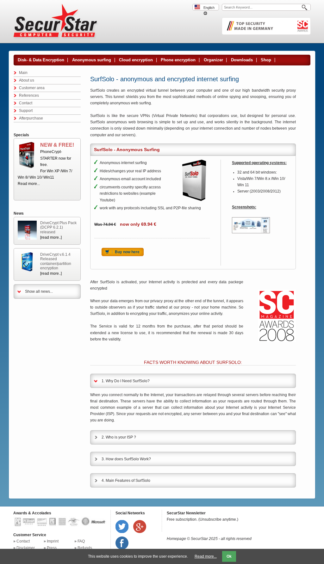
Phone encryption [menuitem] (178, 60)
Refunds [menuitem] (85, 548)
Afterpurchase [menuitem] (31, 118)
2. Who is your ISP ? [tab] (119, 437)
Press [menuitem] (52, 548)
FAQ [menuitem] (81, 541)
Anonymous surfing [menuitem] (91, 60)
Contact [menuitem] (25, 103)
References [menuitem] (29, 95)
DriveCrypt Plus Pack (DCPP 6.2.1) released (58, 227)
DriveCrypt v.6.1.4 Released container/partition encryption (55, 261)
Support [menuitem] (26, 111)
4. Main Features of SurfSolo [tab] (126, 480)
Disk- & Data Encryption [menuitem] (41, 60)
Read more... (29, 184)
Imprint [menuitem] (53, 541)
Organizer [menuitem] (213, 60)
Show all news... (39, 291)
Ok (229, 556)
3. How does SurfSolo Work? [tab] (126, 459)
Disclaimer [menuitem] (25, 548)
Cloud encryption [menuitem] (136, 60)
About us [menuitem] (26, 80)
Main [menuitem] (23, 73)
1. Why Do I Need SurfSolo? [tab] (126, 381)
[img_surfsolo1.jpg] (251, 225)
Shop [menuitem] (266, 60)
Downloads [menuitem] (242, 60)
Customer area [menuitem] (32, 88)
